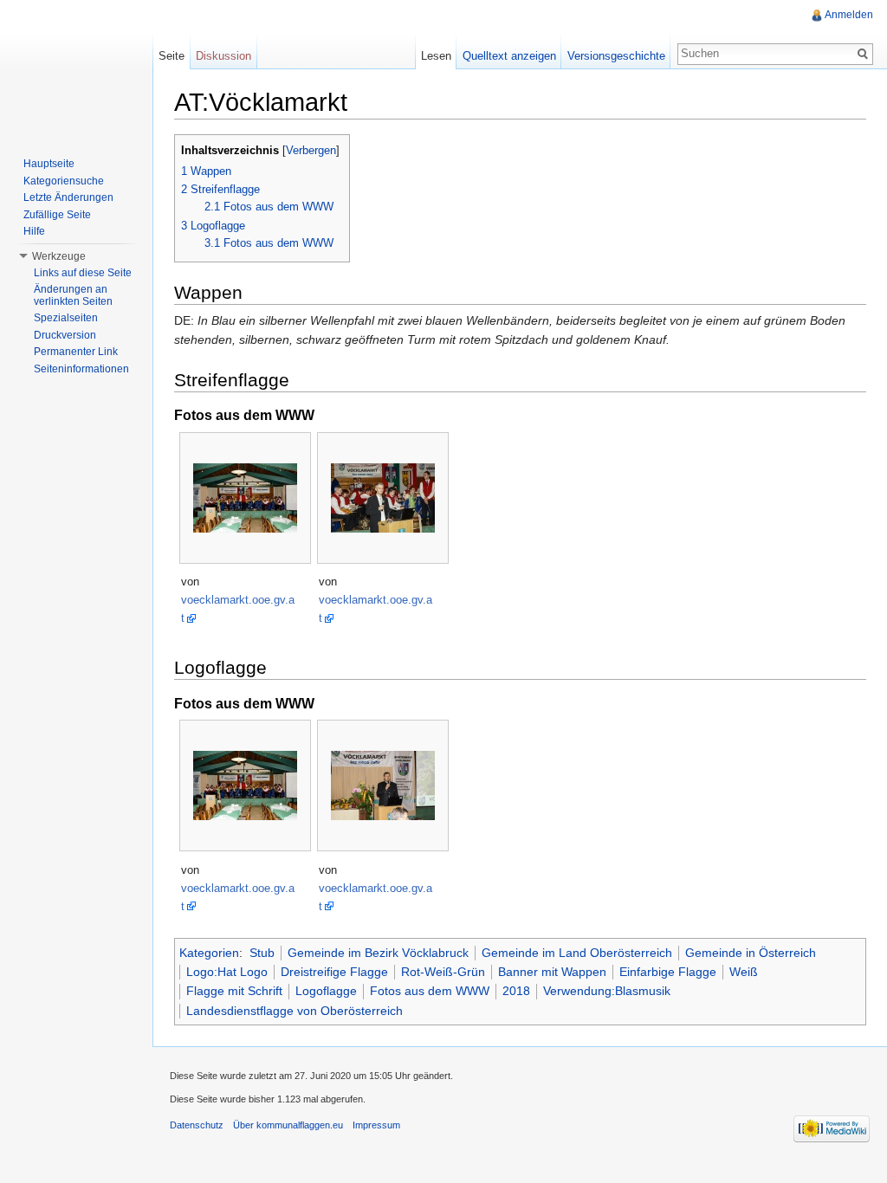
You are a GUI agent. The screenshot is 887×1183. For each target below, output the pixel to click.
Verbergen (311, 151)
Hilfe (34, 231)
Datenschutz (196, 1125)
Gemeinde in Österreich (750, 953)
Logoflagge (326, 991)
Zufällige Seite (57, 215)
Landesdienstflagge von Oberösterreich (294, 1011)
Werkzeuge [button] (59, 256)
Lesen (436, 55)
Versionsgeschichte (616, 55)
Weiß (743, 972)
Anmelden (849, 15)
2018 (516, 991)
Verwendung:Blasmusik (606, 991)
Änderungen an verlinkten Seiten (73, 295)
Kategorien (209, 953)
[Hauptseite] (76, 69)
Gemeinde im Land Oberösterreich (577, 953)
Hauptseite (48, 164)
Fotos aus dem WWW (429, 991)
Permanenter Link (76, 352)
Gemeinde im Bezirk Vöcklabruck (378, 953)
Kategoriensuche (63, 181)
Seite (172, 55)
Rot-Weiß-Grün (443, 972)
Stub (262, 953)
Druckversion (65, 335)
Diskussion (223, 55)
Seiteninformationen (81, 369)
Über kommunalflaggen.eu (288, 1125)
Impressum (376, 1125)
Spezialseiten (66, 318)
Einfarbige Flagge (667, 972)
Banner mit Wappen (552, 972)
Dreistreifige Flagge (334, 972)
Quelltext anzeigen (509, 55)
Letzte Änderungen (68, 197)
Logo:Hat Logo (227, 972)
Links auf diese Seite (83, 273)
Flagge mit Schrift (234, 991)
